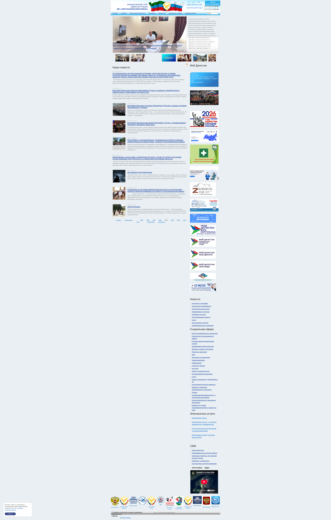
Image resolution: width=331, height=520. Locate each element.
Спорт (194, 320)
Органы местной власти (137, 13)
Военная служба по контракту (202, 349)
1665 (154, 220)
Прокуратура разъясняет (201, 309)
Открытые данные (198, 366)
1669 (178, 220)
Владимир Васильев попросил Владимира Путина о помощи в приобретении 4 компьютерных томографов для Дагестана (146, 91)
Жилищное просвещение (201, 357)
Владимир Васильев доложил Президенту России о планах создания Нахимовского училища (157, 106)
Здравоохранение (198, 360)
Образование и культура (200, 312)
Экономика (151, 13)
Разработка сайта (117, 515)
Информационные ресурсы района (204, 453)
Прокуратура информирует (201, 306)
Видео (207, 468)
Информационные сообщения (203, 325)
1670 (184, 220)
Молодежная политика (200, 323)
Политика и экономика (200, 303)
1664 (147, 220)
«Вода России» (133, 207)
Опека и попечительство (200, 371)
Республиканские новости (201, 317)
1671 (138, 222)
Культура (195, 368)
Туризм (194, 392)
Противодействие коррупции (202, 374)
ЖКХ (193, 355)
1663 (141, 220)
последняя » (161, 222)
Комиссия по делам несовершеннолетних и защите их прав (204, 408)
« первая (118, 220)
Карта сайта (198, 4)
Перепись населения (199, 352)
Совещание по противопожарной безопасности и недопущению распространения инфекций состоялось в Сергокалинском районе (155, 190)
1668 (172, 220)
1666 (160, 220)
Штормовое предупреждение (139, 172)
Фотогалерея (197, 468)
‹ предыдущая (128, 220)
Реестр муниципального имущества (205, 333)
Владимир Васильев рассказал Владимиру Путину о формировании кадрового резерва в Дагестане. (156, 124)
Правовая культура (199, 314)
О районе (124, 13)
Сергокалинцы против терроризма (204, 464)
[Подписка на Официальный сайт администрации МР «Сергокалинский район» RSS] (186, 64)
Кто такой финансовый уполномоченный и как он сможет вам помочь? (144, 45)
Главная (189, 4)
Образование (196, 363)
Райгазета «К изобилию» (201, 461)
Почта (193, 4)
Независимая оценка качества (203, 346)
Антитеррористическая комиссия (203, 385)
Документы (162, 13)
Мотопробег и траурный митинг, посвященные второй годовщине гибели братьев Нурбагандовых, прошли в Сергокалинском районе (156, 141)
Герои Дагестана (198, 450)
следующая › (151, 222)
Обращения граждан (175, 13)
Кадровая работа (190, 13)
